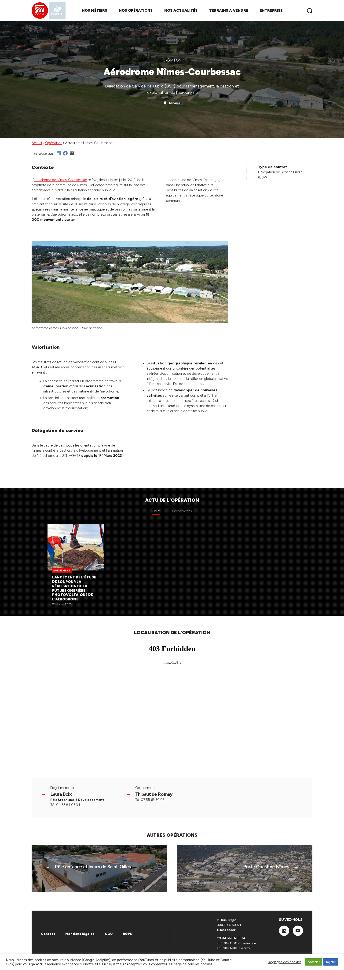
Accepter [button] (313, 962)
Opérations (53, 143)
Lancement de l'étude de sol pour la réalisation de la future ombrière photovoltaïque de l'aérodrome (74, 588)
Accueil (37, 143)
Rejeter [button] (330, 962)
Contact (48, 934)
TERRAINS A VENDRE (228, 10)
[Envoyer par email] (72, 155)
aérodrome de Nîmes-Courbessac (60, 180)
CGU (109, 934)
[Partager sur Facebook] (65, 155)
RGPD (127, 934)
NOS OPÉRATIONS (136, 10)
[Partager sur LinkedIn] (59, 155)
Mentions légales (80, 934)
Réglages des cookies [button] (284, 962)
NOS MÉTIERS (94, 10)
